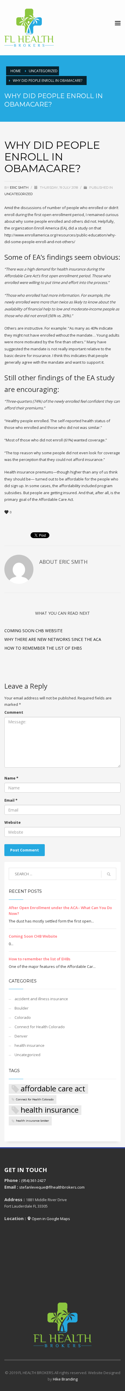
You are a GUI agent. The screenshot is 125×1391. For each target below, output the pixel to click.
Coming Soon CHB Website (33, 630)
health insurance (29, 1045)
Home (15, 70)
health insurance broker (32, 1121)
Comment (13, 712)
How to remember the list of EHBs (43, 648)
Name (11, 778)
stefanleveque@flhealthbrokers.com (52, 1187)
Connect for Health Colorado (40, 1026)
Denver (21, 1036)
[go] (108, 874)
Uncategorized (43, 70)
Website (12, 822)
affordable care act (53, 1089)
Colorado (23, 1017)
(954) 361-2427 (33, 1180)
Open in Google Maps (50, 1218)
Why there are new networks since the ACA (52, 639)
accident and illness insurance (41, 998)
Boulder (21, 1008)
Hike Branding (65, 1379)
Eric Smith (19, 187)
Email (10, 800)
